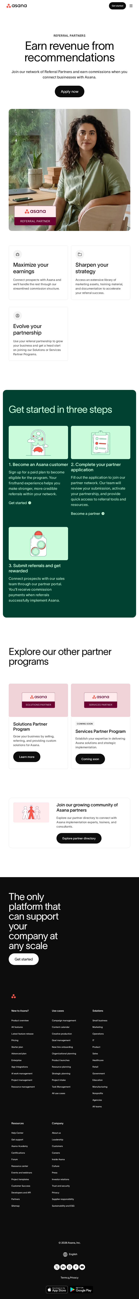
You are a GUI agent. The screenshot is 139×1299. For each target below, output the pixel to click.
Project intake (59, 1080)
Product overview (20, 1020)
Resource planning (61, 1067)
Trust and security (61, 1186)
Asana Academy (19, 1146)
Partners (15, 1199)
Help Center (17, 1133)
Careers (56, 1153)
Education (97, 1080)
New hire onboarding (62, 1047)
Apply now (69, 91)
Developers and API (21, 1192)
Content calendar (61, 1027)
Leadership (57, 1139)
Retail (95, 1067)
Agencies (97, 1100)
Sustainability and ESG (63, 1206)
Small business (99, 1020)
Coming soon (90, 759)
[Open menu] (131, 5)
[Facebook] (76, 1267)
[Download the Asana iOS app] (57, 1289)
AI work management (21, 1073)
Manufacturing (99, 1087)
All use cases (58, 1093)
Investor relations (60, 1179)
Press (54, 1172)
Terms (64, 1277)
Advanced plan (18, 1053)
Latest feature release (22, 1034)
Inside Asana (58, 1159)
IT (93, 1040)
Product (96, 1047)
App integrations (19, 1067)
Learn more (26, 756)
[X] (57, 1267)
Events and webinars (21, 1172)
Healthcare (98, 1060)
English (73, 1254)
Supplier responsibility (63, 1199)
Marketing (97, 1027)
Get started (117, 6)
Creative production (62, 1034)
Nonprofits (97, 1093)
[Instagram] (69, 1267)
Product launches (61, 1060)
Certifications (18, 1153)
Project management (21, 1080)
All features (17, 1027)
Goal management (61, 1040)
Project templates (20, 1179)
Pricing (14, 1040)
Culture (55, 1166)
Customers (57, 1146)
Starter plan (17, 1047)
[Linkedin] (63, 1267)
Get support (17, 1139)
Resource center (19, 1166)
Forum (14, 1159)
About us (56, 1133)
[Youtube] (82, 1267)
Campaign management (64, 1020)
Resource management (23, 1087)
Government (98, 1073)
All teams (97, 1106)
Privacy (55, 1192)
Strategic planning (61, 1073)
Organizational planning (64, 1053)
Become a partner (85, 513)
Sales (95, 1053)
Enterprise (16, 1060)
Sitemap (15, 1206)
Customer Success (20, 1186)
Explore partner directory (79, 838)
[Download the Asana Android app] (81, 1289)
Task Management (61, 1087)
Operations (98, 1034)
